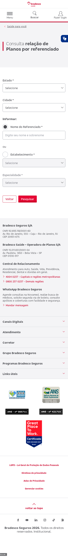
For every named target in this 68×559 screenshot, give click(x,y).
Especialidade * (12, 175)
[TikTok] (54, 520)
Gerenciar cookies (34, 488)
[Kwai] (62, 520)
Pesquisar (27, 199)
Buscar (35, 17)
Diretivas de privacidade (34, 473)
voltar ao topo (34, 508)
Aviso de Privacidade (34, 480)
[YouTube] (27, 520)
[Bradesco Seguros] (34, 4)
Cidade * (8, 100)
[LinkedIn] (36, 520)
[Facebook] (18, 520)
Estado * (8, 80)
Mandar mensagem (17, 305)
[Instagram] (45, 520)
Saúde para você (17, 26)
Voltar (9, 199)
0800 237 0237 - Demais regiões (25, 281)
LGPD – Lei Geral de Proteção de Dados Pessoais (34, 465)
